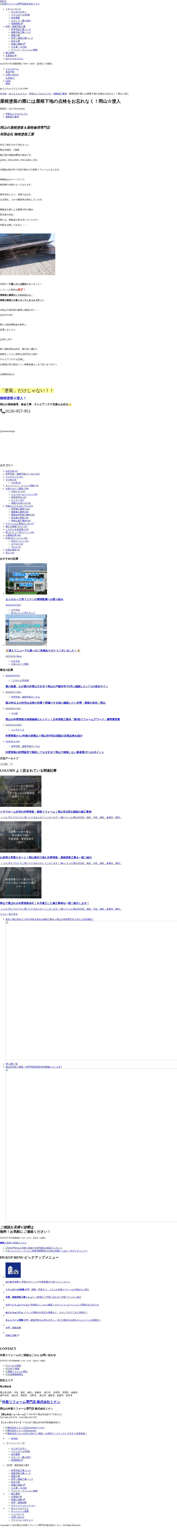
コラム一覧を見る (9, 914)
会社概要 (15, 18)
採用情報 (15, 23)
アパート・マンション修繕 (24, 50)
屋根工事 (15, 35)
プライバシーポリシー (22, 1520)
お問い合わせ (17, 1517)
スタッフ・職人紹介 (21, 20)
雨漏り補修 (17, 44)
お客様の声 (11, 55)
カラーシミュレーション (23, 1505)
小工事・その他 (19, 47)
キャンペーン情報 (20, 1511)
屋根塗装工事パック (21, 32)
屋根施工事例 (12, 117)
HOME (14, 1438)
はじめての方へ (19, 12)
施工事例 (10, 53)
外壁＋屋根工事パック (22, 38)
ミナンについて (13, 9)
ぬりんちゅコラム (14, 58)
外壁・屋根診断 (19, 1502)
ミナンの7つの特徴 (20, 15)
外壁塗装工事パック (21, 29)
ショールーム (17, 1514)
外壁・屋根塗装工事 (15, 26)
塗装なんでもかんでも (17, 114)
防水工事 (15, 41)
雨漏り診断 (17, 1499)
